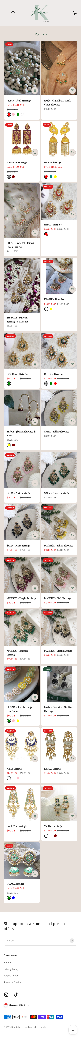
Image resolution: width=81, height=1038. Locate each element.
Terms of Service (12, 982)
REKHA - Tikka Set (53, 374)
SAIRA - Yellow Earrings (56, 431)
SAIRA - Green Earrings (56, 493)
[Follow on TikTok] (15, 994)
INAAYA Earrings (15, 883)
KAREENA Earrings (17, 826)
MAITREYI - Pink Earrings (57, 598)
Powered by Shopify (37, 1027)
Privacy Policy (11, 969)
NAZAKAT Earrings (17, 162)
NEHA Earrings (15, 768)
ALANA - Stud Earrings (19, 100)
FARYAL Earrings (53, 768)
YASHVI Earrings (53, 826)
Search (7, 962)
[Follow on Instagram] (6, 994)
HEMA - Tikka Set (53, 224)
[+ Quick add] (34, 90)
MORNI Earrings (52, 162)
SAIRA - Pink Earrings (18, 493)
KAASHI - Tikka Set (54, 299)
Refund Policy (11, 975)
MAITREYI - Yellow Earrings (58, 545)
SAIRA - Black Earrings (19, 545)
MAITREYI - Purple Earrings (21, 598)
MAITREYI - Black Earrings (58, 650)
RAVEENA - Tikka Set (17, 374)
